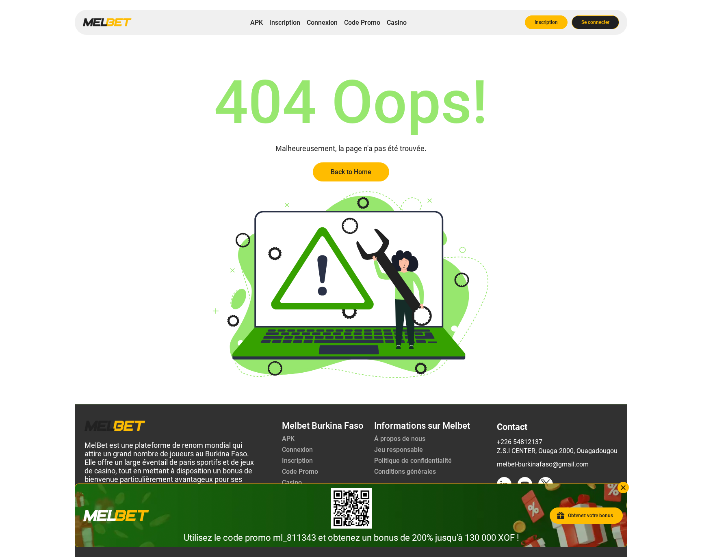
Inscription (284, 22)
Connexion (322, 22)
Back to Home (351, 172)
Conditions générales (405, 471)
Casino (397, 22)
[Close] (623, 487)
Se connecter (595, 22)
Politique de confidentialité (413, 460)
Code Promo (362, 22)
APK (256, 22)
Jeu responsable (398, 449)
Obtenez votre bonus (590, 515)
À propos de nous (399, 439)
